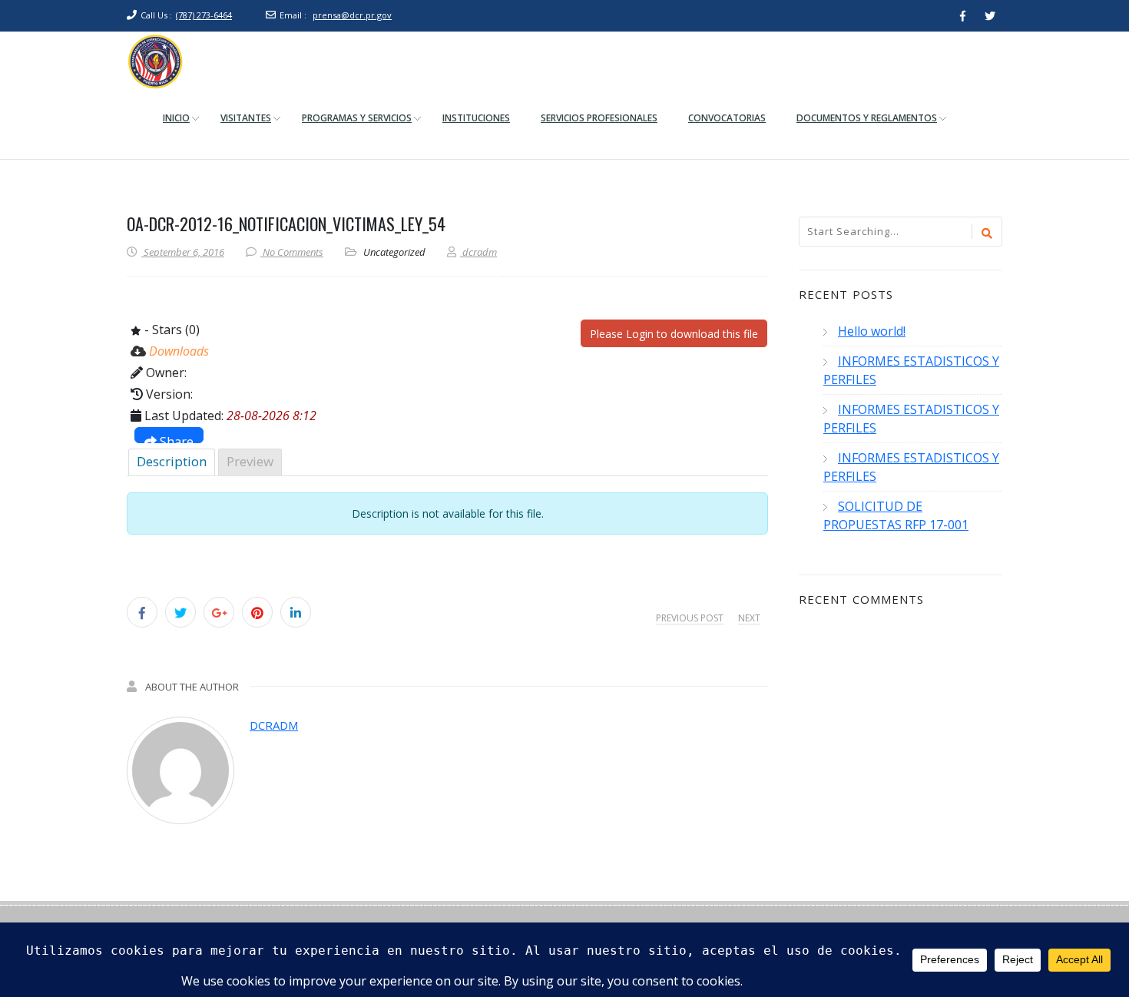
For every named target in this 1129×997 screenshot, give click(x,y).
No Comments (293, 252)
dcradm (274, 725)
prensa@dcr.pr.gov (352, 15)
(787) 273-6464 (204, 15)
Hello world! (872, 331)
